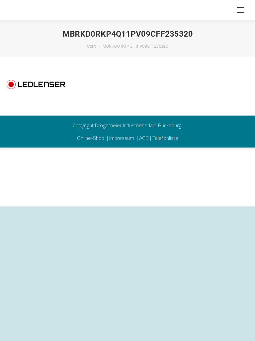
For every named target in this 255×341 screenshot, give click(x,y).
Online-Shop (91, 138)
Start (91, 46)
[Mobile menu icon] (241, 10)
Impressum (122, 138)
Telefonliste (165, 138)
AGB (144, 138)
